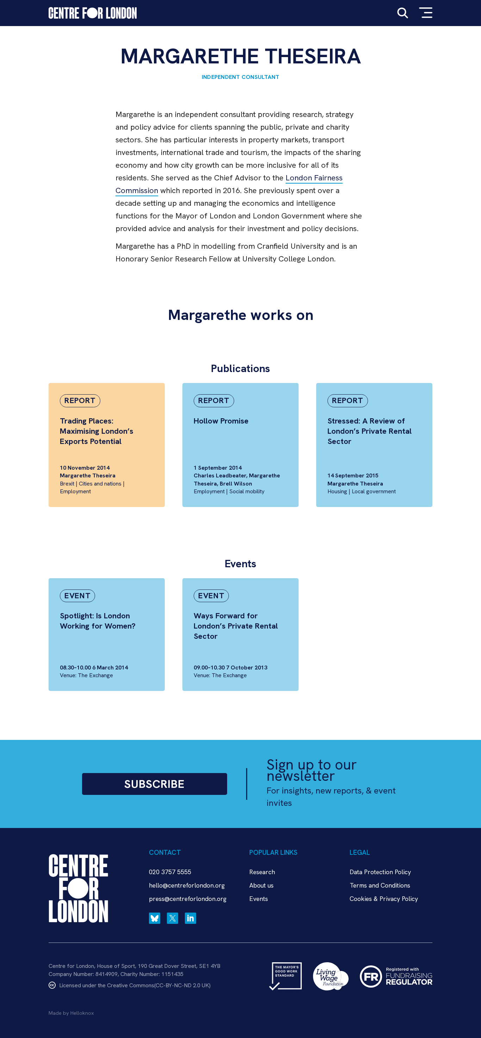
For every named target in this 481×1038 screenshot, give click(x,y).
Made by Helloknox (71, 1013)
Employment (75, 491)
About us (261, 885)
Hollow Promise (221, 421)
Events (258, 899)
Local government (374, 491)
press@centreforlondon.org (187, 899)
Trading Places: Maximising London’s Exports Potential (96, 431)
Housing (337, 491)
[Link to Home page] (93, 13)
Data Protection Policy (380, 872)
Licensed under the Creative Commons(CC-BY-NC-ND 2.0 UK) (135, 985)
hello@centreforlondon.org (187, 885)
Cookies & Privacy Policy (384, 899)
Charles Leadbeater (220, 475)
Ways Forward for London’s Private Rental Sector (236, 626)
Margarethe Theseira (87, 475)
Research (262, 872)
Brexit (67, 483)
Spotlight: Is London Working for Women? (98, 621)
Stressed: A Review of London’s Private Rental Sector (369, 431)
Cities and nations (100, 483)
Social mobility (246, 491)
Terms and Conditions (380, 885)
